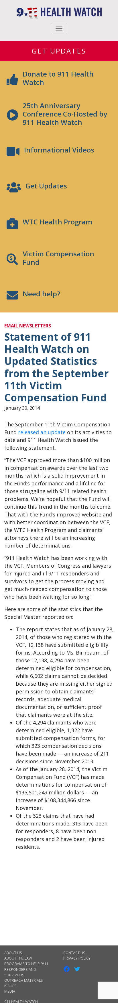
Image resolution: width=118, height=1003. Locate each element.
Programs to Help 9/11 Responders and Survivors (26, 969)
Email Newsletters (27, 326)
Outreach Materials (23, 980)
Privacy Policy (77, 958)
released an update (42, 432)
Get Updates (59, 51)
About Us (13, 952)
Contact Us (74, 952)
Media (9, 991)
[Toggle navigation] (59, 28)
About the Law (18, 958)
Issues (10, 985)
